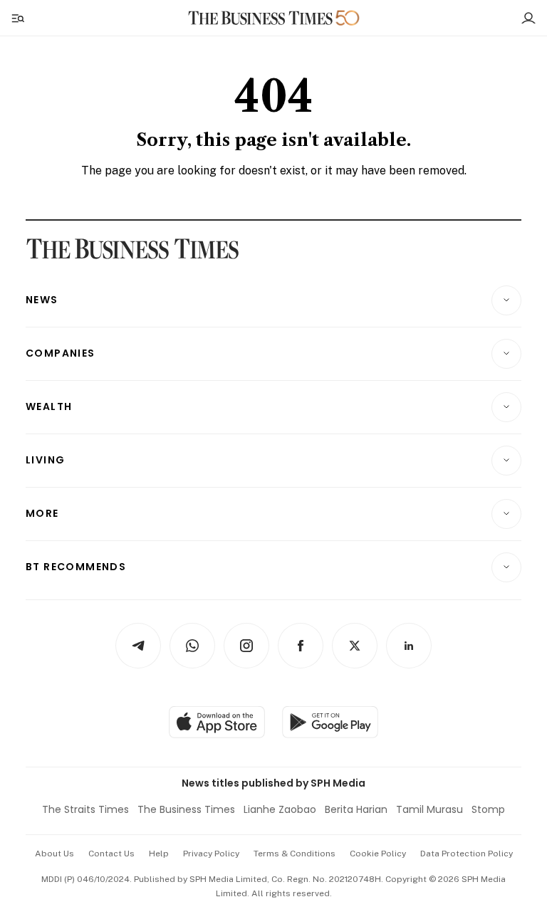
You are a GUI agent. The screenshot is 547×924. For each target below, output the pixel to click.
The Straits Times (85, 809)
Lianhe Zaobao (280, 809)
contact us (111, 854)
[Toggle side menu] (17, 17)
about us (54, 854)
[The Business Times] (260, 18)
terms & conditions (294, 854)
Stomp (488, 809)
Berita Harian (356, 809)
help (159, 854)
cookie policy (378, 854)
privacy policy (211, 854)
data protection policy (466, 854)
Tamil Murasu (429, 809)
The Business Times (186, 809)
